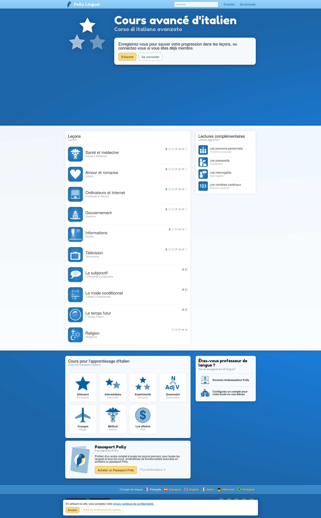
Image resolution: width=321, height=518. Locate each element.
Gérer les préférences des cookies (102, 509)
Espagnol (174, 489)
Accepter (72, 510)
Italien (210, 489)
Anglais (193, 489)
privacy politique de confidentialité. (133, 504)
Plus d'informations (151, 469)
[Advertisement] (160, 95)
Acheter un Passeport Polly (116, 470)
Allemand (227, 489)
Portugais (247, 489)
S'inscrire (229, 4)
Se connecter (248, 4)
